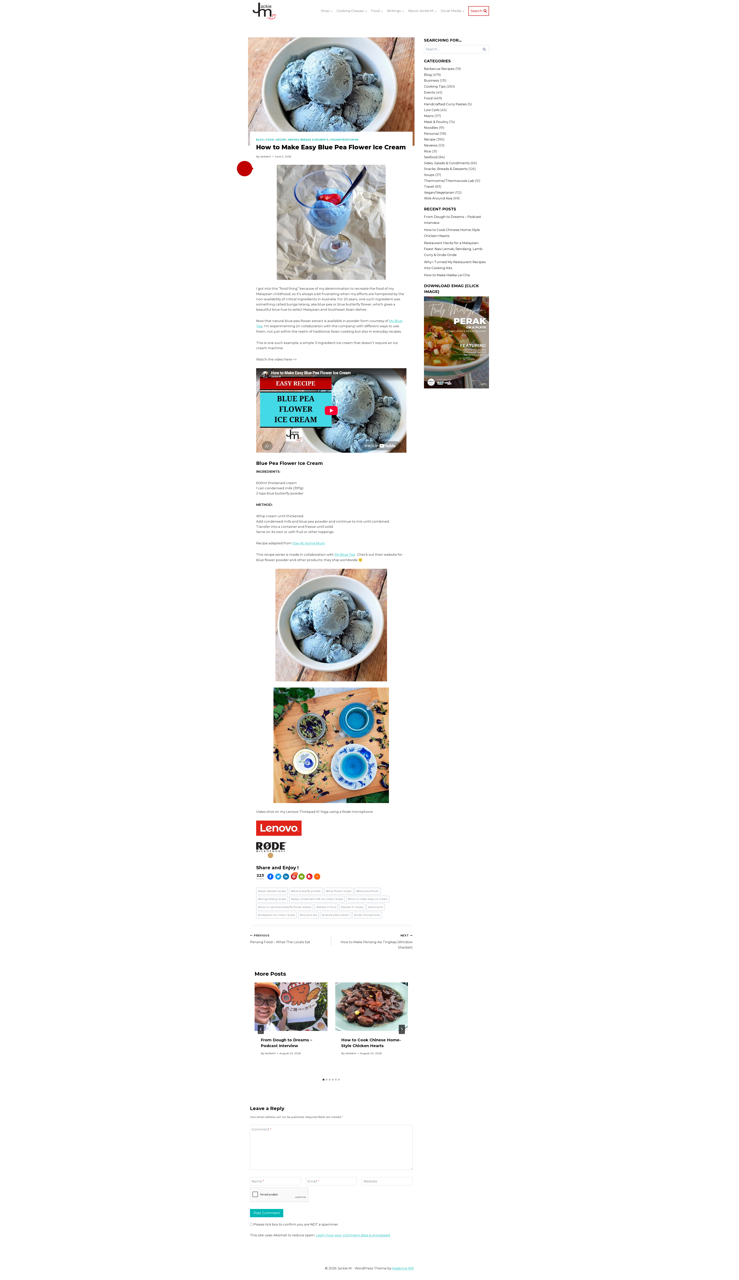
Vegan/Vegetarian (344, 139)
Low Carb (432, 110)
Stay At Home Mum (309, 543)
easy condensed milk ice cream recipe (317, 898)
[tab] (323, 1080)
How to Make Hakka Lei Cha (447, 275)
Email (313, 1181)
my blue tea (308, 914)
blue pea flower (367, 891)
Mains (429, 116)
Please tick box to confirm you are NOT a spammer (295, 1224)
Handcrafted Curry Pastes (445, 104)
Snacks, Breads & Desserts (308, 139)
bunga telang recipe (272, 898)
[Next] (402, 1029)
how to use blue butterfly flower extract (284, 907)
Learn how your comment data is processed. (353, 1235)
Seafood (431, 157)
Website (370, 1181)
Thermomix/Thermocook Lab (449, 181)
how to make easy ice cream (367, 898)
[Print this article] (301, 876)
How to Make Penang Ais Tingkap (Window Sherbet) (376, 941)
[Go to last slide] (261, 1029)
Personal (431, 134)
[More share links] (317, 876)
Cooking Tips (435, 86)
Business (431, 80)
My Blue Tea (345, 554)
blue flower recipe (338, 891)
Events (429, 92)
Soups (429, 175)
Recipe (281, 139)
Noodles (431, 128)
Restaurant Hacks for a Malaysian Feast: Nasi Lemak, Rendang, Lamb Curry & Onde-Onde (453, 249)
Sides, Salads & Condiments (447, 163)
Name (258, 1181)
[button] (244, 168)
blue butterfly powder (306, 891)
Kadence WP (403, 1268)
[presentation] (291, 1006)
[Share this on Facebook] (270, 876)
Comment (261, 1129)
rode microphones (367, 914)
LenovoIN (375, 907)
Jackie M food (326, 907)
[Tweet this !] (278, 876)
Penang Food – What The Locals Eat (280, 939)
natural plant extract (335, 914)
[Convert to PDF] (309, 876)
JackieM (265, 156)
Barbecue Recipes (439, 69)
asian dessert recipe (272, 891)
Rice (427, 151)
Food (270, 139)
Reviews (431, 145)
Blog (260, 139)
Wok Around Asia (438, 198)
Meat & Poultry (436, 122)
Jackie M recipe (352, 907)
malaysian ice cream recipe (276, 914)
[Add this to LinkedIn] (286, 876)
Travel (429, 186)
